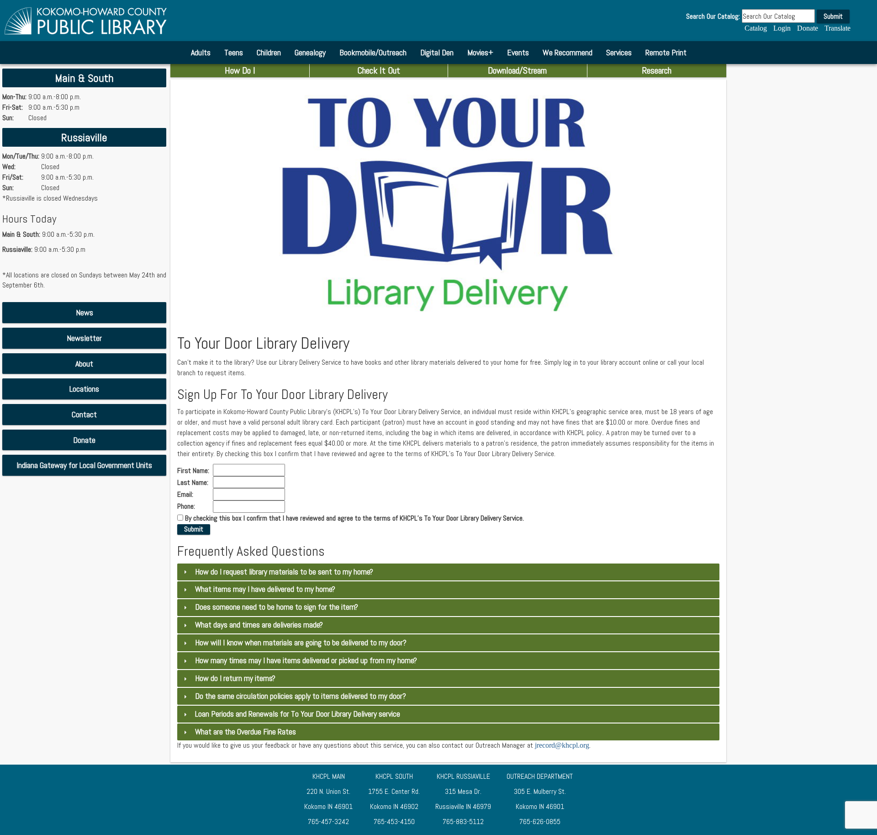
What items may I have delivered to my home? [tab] (265, 589)
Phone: (187, 506)
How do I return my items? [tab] (235, 678)
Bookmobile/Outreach (373, 52)
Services (619, 52)
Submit (833, 16)
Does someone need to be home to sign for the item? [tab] (276, 607)
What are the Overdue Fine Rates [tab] (245, 732)
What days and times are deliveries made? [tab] (259, 625)
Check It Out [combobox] (378, 70)
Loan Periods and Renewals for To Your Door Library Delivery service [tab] (297, 714)
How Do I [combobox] (240, 70)
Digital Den (437, 52)
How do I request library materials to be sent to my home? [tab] (284, 572)
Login (782, 28)
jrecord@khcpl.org (562, 745)
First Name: (194, 470)
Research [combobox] (656, 70)
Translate (837, 28)
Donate (807, 28)
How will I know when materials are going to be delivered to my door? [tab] (301, 643)
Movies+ (480, 52)
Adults (201, 52)
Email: (186, 494)
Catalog (756, 28)
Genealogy (310, 52)
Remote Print (666, 52)
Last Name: (193, 482)
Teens (233, 52)
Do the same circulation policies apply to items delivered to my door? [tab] (300, 696)
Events (518, 52)
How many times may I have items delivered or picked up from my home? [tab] (306, 660)
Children (269, 52)
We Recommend (567, 52)
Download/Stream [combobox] (517, 70)
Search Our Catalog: (713, 16)
